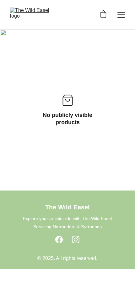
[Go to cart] (103, 14)
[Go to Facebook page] (59, 239)
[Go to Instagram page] (75, 239)
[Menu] (121, 15)
